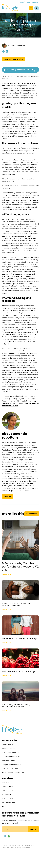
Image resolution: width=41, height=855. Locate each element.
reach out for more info (13, 59)
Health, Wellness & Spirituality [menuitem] (13, 772)
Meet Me (7, 496)
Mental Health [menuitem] (7, 744)
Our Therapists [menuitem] (7, 786)
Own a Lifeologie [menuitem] (24, 2)
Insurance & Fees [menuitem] (8, 802)
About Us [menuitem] (5, 782)
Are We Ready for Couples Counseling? (19, 638)
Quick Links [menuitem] (7, 778)
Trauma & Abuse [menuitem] (8, 748)
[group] (20, 70)
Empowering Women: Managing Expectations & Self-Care (16, 705)
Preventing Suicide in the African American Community (16, 604)
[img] (32, 70)
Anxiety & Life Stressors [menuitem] (10, 752)
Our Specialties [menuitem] (9, 740)
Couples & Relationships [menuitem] (11, 764)
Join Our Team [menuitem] (7, 798)
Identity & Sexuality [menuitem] (9, 760)
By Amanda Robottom (16, 46)
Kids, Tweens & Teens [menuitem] (10, 768)
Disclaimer (26, 848)
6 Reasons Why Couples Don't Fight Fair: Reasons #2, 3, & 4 (20, 566)
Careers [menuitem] (35, 2)
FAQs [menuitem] (4, 806)
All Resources (31, 514)
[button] (5, 70)
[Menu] (31, 8)
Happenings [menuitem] (6, 794)
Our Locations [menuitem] (7, 790)
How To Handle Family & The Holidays (18, 671)
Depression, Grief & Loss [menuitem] (11, 756)
